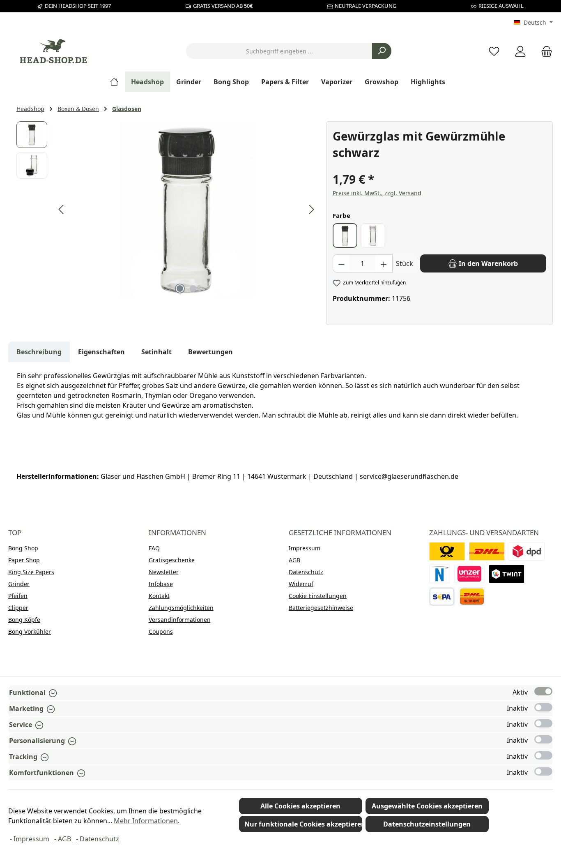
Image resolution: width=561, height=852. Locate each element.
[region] (167, 209)
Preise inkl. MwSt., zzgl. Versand (377, 193)
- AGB (63, 838)
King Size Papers (31, 572)
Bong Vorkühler (29, 631)
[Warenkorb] (544, 51)
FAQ (154, 548)
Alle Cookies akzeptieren (300, 805)
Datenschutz (306, 572)
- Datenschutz (97, 838)
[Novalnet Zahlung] (440, 574)
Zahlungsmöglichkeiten (181, 608)
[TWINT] (506, 574)
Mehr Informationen (146, 820)
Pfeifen (18, 596)
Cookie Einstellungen (318, 596)
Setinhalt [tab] (156, 351)
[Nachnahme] (472, 596)
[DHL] (487, 551)
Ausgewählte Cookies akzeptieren (427, 805)
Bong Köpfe (24, 619)
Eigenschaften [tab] (101, 351)
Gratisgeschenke (172, 560)
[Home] (117, 82)
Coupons (161, 631)
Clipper (18, 608)
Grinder (19, 584)
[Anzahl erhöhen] (384, 263)
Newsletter (164, 572)
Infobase (161, 584)
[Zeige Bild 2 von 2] (193, 288)
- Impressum (30, 838)
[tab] (39, 352)
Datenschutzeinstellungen (427, 824)
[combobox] (279, 51)
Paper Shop (24, 560)
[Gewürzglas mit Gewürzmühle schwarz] (186, 209)
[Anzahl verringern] (341, 263)
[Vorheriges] (61, 209)
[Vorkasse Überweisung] (442, 596)
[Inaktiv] (543, 707)
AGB (294, 560)
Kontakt (159, 596)
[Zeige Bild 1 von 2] (180, 288)
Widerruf (301, 584)
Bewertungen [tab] (210, 351)
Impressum (304, 548)
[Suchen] (381, 51)
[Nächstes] (311, 209)
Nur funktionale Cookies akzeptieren (303, 824)
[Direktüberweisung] (469, 574)
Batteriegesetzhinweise (321, 608)
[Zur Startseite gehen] (53, 51)
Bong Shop (23, 548)
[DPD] (527, 551)
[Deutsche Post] (447, 551)
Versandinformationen (180, 619)
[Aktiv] (543, 691)
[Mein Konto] (520, 51)
